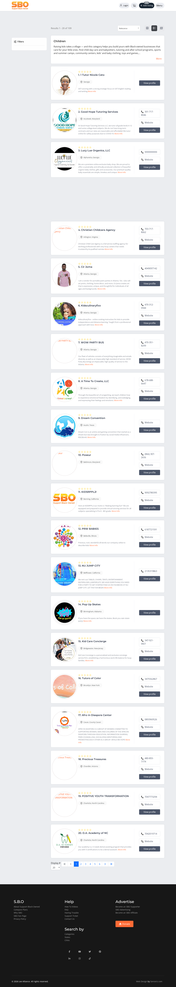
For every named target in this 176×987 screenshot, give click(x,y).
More (159, 58)
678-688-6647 (147, 382)
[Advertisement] (107, 200)
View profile (150, 83)
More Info (92, 91)
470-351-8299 (147, 344)
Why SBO (18, 912)
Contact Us (70, 919)
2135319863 (150, 571)
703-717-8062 (147, 230)
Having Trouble (72, 912)
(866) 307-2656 (148, 456)
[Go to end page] (111, 864)
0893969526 (150, 719)
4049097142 (150, 268)
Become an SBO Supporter (128, 906)
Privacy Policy (20, 919)
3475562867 (150, 678)
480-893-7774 (147, 760)
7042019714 (150, 833)
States (67, 937)
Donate (126, 923)
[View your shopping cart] (134, 5)
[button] (146, 5)
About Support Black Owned (27, 906)
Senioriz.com (156, 981)
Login (125, 5)
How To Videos (71, 906)
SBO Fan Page (20, 916)
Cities (67, 940)
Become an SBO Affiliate (127, 912)
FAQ (66, 909)
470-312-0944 (147, 306)
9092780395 (150, 492)
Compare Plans (21, 909)
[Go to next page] (105, 864)
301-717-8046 (147, 113)
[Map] (161, 28)
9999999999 (150, 152)
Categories (69, 934)
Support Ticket (71, 916)
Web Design (141, 981)
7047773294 (150, 796)
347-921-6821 (147, 642)
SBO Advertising (123, 909)
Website (148, 122)
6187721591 (150, 529)
